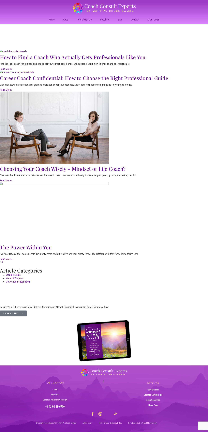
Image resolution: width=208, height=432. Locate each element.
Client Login (153, 19)
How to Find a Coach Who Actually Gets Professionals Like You (73, 57)
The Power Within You (26, 247)
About (66, 19)
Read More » (6, 68)
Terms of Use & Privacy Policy (110, 423)
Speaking (104, 19)
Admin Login (87, 423)
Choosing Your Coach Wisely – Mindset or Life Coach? (63, 168)
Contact (135, 19)
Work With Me (85, 19)
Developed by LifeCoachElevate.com (142, 423)
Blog (120, 19)
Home (52, 19)
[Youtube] (107, 414)
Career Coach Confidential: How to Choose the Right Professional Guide (84, 78)
